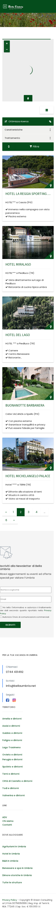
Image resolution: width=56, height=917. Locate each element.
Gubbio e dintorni (12, 733)
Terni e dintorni (10, 773)
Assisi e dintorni (11, 725)
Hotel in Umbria (11, 853)
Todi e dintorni (10, 788)
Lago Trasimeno (11, 747)
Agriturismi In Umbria (14, 846)
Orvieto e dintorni (12, 754)
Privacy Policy (10, 900)
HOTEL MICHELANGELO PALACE (27, 476)
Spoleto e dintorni (12, 766)
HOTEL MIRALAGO (18, 264)
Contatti (7, 824)
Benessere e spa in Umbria (17, 868)
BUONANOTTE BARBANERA (24, 405)
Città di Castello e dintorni (17, 781)
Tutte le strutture (12, 882)
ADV (4, 817)
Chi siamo (8, 821)
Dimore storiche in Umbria (17, 875)
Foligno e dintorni (12, 740)
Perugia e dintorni (12, 759)
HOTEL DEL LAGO (17, 335)
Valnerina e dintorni (13, 795)
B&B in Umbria (10, 860)
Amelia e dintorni (11, 718)
